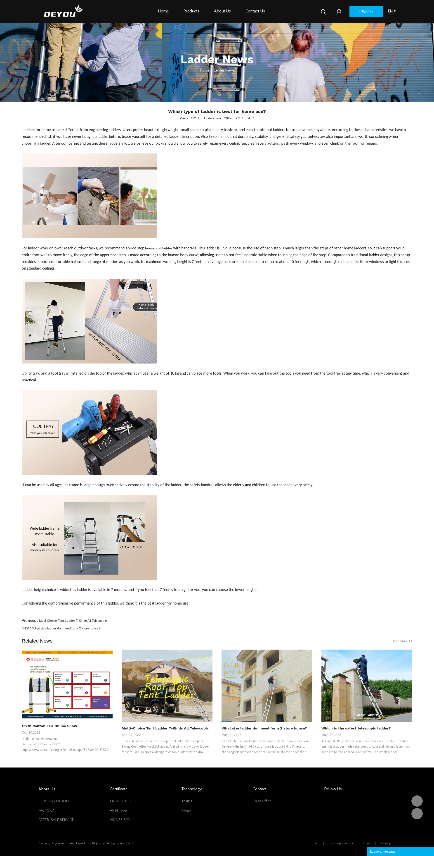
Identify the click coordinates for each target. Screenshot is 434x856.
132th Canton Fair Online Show (49, 726)
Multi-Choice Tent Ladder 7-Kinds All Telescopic (73, 620)
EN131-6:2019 (120, 801)
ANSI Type (118, 810)
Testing (187, 801)
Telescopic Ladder (340, 843)
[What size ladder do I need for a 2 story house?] (267, 686)
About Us (222, 11)
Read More (402, 641)
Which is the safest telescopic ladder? (356, 728)
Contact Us (255, 11)
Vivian (417, 813)
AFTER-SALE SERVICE (56, 820)
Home (163, 11)
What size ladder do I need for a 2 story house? (66, 628)
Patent (186, 810)
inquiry (366, 11)
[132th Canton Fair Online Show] (67, 685)
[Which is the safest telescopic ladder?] (366, 686)
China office (262, 801)
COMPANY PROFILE (54, 801)
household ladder (158, 248)
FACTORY (46, 810)
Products (191, 11)
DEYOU (417, 801)
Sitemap (385, 843)
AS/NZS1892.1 (120, 820)
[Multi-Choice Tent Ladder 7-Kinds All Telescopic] (167, 686)
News (367, 843)
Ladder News (223, 70)
